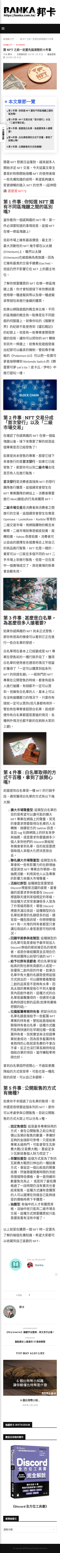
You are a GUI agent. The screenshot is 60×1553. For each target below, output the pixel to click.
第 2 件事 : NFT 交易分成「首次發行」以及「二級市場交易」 (29, 121)
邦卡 (10, 54)
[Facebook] (24, 22)
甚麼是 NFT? (16, 191)
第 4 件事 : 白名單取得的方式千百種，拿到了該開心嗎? (30, 139)
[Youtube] (32, 22)
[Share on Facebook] (35, 1295)
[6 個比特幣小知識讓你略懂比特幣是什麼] (30, 1378)
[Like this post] (31, 1295)
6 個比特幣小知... (30, 1400)
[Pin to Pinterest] (41, 1295)
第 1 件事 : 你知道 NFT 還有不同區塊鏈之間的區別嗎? (30, 112)
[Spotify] (36, 22)
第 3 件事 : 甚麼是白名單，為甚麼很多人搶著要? (30, 130)
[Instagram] (28, 22)
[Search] (56, 28)
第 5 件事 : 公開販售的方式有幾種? (25, 146)
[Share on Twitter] (38, 1295)
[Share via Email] (44, 1295)
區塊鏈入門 (8, 39)
